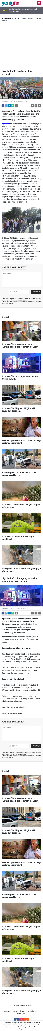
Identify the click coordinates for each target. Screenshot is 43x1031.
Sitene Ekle (21, 1014)
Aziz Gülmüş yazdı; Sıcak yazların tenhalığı (24, 10)
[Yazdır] (16, 105)
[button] (32, 105)
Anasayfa (7, 18)
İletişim (22, 1011)
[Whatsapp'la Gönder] (12, 105)
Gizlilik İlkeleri (32, 1011)
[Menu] (39, 3)
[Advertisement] (21, 47)
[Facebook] (3, 105)
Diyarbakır (17, 18)
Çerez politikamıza (34, 1027)
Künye (15, 1011)
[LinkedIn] (9, 105)
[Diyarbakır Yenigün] (10, 3)
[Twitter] (6, 105)
